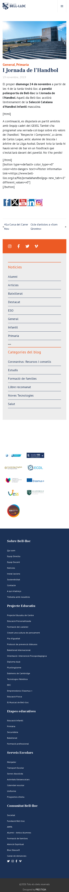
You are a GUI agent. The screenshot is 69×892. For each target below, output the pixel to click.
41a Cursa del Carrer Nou (16, 226)
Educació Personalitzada (19, 621)
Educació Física (14, 696)
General (9, 64)
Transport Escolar (15, 768)
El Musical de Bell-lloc (18, 702)
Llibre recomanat (19, 387)
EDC (9, 685)
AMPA (9, 826)
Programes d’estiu (15, 797)
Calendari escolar (15, 785)
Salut (11, 404)
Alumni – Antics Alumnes (19, 832)
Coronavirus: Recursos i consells (29, 362)
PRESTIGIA (41, 889)
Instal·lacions (13, 573)
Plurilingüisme (14, 667)
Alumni (12, 277)
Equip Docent (13, 562)
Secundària (12, 732)
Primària (11, 726)
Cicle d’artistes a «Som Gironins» (44, 226)
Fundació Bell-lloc (16, 821)
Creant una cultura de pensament (23, 632)
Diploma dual (13, 661)
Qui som (11, 550)
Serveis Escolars (20, 753)
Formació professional (18, 743)
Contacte (11, 585)
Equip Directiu (13, 556)
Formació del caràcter (17, 627)
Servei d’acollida (15, 773)
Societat (11, 815)
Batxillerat (15, 293)
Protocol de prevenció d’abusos (22, 644)
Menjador (11, 762)
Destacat (14, 302)
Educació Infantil (15, 720)
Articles (13, 285)
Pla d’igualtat (13, 638)
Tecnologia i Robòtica (17, 679)
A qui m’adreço (14, 591)
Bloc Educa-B (13, 850)
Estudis (13, 370)
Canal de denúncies (16, 856)
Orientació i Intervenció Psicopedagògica (27, 656)
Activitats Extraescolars (18, 779)
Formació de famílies (22, 378)
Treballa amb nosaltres (18, 597)
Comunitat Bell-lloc (22, 806)
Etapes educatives (21, 711)
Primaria (22, 64)
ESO (10, 310)
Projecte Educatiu (21, 606)
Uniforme (11, 791)
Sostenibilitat (13, 579)
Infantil (13, 327)
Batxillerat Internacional (19, 650)
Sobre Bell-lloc (19, 541)
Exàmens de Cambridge (18, 673)
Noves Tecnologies (21, 395)
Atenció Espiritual (15, 844)
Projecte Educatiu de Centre (20, 615)
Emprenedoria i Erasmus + (19, 690)
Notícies (11, 568)
